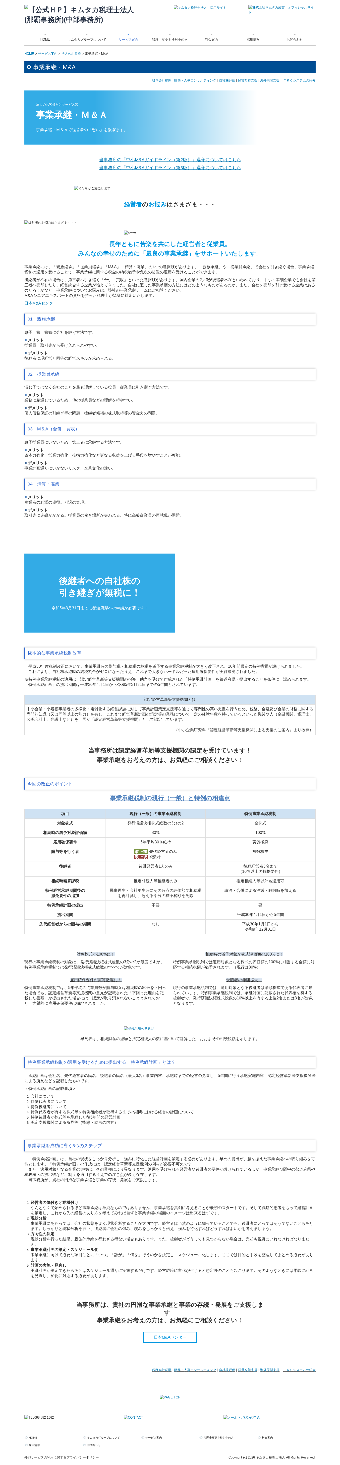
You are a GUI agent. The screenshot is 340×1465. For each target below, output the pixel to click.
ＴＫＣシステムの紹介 (299, 80)
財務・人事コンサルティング (195, 80)
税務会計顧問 (161, 80)
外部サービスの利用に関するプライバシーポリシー (61, 1457)
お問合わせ (295, 39)
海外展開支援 (270, 80)
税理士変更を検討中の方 (170, 39)
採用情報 (253, 39)
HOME (45, 39)
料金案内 (211, 39)
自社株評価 (227, 80)
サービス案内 (128, 39)
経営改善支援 (247, 80)
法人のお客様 (71, 54)
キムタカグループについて (86, 39)
